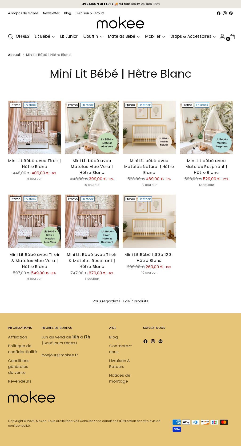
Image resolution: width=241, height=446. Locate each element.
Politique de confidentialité (22, 348)
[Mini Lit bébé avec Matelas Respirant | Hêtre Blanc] (206, 127)
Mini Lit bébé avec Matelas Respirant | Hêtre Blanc (206, 166)
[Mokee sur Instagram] (225, 13)
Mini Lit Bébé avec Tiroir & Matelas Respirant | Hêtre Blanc (92, 260)
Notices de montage (119, 378)
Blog (113, 337)
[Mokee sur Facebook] (219, 13)
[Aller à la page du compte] (220, 36)
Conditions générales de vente (18, 366)
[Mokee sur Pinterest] (231, 13)
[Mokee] (120, 23)
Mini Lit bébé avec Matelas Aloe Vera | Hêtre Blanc (92, 166)
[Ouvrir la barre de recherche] (10, 36)
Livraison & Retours (119, 363)
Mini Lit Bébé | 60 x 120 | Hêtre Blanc (149, 257)
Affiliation (17, 337)
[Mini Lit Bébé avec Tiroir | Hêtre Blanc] (34, 127)
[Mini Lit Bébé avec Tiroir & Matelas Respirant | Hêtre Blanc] (91, 221)
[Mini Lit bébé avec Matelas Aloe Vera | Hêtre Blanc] (91, 127)
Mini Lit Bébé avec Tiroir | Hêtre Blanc (34, 163)
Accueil (14, 54)
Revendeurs (19, 381)
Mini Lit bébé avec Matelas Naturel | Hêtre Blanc (149, 166)
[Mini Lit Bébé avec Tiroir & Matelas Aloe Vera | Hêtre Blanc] (34, 221)
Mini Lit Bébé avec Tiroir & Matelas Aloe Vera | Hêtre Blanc (34, 260)
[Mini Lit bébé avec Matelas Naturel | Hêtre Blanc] (149, 127)
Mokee (41, 421)
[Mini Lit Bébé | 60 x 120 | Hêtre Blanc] (149, 221)
